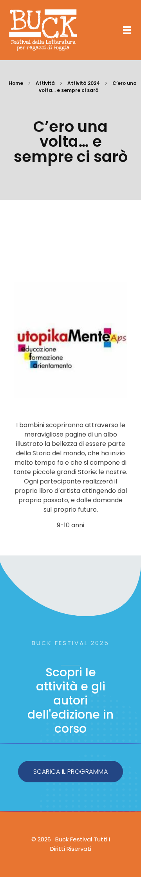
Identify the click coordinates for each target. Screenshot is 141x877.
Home (16, 83)
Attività (45, 83)
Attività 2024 (83, 83)
